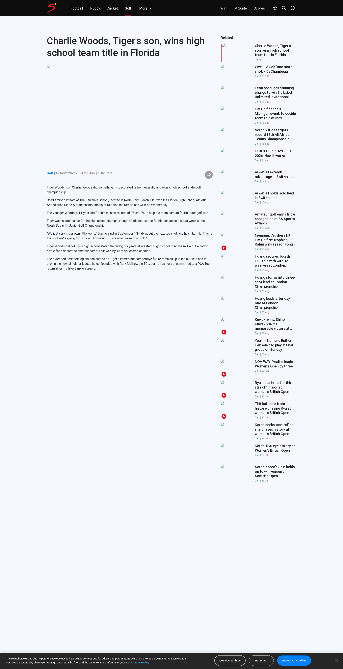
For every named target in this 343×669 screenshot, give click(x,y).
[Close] (336, 660)
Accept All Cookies (294, 660)
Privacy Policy (140, 662)
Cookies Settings (230, 660)
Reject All (261, 660)
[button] (258, 74)
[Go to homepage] (51, 8)
